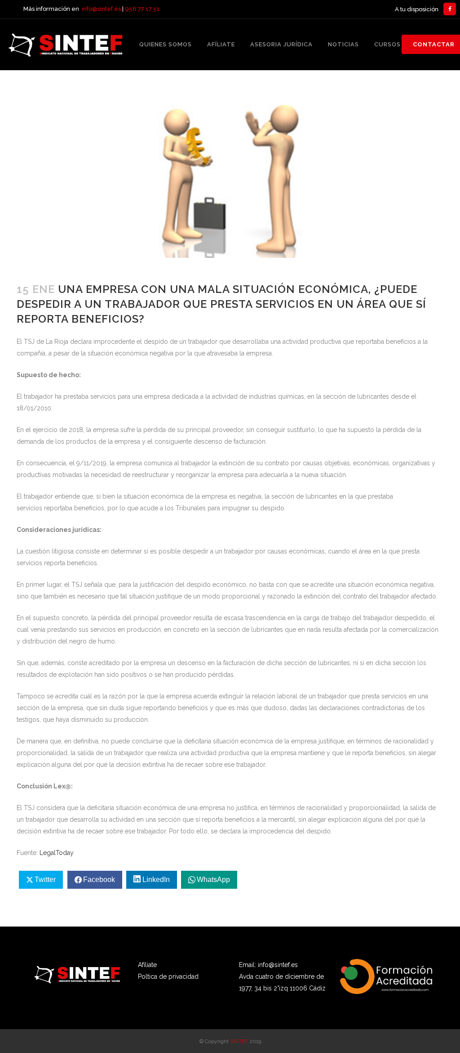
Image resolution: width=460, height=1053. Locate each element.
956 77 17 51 (142, 8)
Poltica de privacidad (168, 976)
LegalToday (57, 852)
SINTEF (239, 1041)
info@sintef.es (101, 8)
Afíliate (147, 964)
